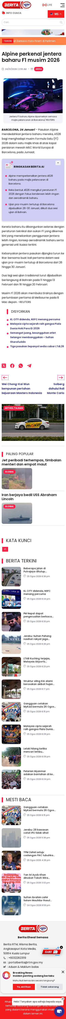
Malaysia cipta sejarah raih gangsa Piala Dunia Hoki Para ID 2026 (38, 728)
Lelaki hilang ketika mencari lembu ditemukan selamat (36, 750)
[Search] (61, 22)
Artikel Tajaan (14, 408)
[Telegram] (29, 366)
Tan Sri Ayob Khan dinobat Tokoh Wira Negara (36, 876)
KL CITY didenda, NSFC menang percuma (35, 319)
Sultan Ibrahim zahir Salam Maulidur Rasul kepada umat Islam (37, 899)
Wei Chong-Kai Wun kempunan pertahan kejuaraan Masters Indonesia (22, 388)
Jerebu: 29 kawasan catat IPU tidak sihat (36, 831)
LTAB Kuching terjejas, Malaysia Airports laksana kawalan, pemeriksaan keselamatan (37, 660)
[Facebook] (12, 366)
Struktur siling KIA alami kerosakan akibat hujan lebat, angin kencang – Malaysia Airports (38, 683)
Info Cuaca (13, 13)
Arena (39, 69)
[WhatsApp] (21, 366)
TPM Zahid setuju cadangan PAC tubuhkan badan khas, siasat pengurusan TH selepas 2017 (39, 854)
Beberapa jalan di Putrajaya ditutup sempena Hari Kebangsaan (35, 570)
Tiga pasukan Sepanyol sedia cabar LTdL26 (37, 346)
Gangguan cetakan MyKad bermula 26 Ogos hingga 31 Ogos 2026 (39, 705)
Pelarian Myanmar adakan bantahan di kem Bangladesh (39, 773)
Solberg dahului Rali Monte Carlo (55, 388)
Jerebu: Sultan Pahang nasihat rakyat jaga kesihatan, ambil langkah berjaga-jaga (39, 637)
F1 (5, 549)
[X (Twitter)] (4, 366)
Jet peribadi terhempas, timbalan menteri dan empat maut (31, 462)
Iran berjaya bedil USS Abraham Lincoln (29, 496)
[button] (62, 5)
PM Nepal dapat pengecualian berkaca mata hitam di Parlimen (38, 615)
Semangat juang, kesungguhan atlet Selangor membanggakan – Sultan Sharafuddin (33, 337)
